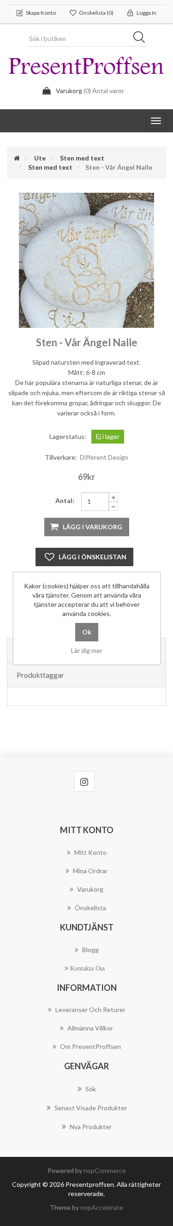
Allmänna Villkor (90, 1028)
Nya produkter (91, 1127)
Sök (142, 39)
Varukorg (90, 889)
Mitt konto (90, 852)
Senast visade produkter (90, 1108)
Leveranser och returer (90, 1009)
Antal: (64, 500)
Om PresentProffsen (90, 1046)
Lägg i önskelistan (92, 557)
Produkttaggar (40, 674)
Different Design (104, 457)
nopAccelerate (101, 1207)
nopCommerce (105, 1170)
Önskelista (90, 908)
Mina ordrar (90, 871)
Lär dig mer (86, 650)
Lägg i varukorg (92, 527)
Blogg (90, 950)
